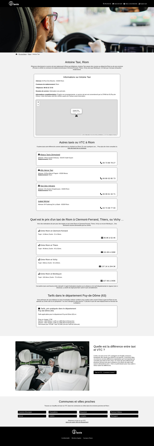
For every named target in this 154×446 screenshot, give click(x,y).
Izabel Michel (43, 201)
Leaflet (83, 134)
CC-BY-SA (106, 134)
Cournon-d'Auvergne (25, 412)
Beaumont (83, 412)
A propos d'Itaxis (88, 438)
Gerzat (21, 416)
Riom (29, 54)
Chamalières (53, 412)
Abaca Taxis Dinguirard (50, 155)
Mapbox (115, 134)
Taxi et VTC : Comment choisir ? (105, 372)
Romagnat (114, 416)
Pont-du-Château (116, 412)
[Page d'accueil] (16, 54)
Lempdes (83, 416)
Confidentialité (65, 438)
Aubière (51, 416)
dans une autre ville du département (77, 422)
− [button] (38, 105)
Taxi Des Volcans (47, 186)
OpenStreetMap (94, 134)
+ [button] (38, 102)
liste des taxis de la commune (77, 148)
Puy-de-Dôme (23, 54)
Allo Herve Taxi (46, 170)
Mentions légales (76, 438)
